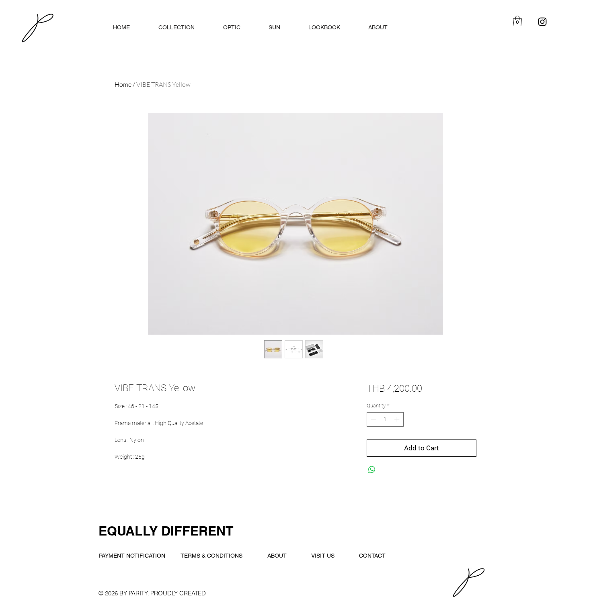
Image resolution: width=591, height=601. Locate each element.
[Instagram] (542, 21)
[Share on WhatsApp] (372, 469)
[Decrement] (373, 419)
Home (123, 84)
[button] (517, 21)
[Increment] (397, 419)
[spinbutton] (385, 419)
